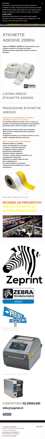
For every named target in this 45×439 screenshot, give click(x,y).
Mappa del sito (13, 426)
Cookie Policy (13, 435)
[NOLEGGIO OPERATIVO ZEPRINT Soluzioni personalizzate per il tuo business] (15, 316)
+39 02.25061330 (14, 432)
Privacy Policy (5, 435)
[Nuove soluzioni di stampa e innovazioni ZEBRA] (22, 353)
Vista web (39, 426)
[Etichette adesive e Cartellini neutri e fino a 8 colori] (20, 183)
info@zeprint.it (5, 432)
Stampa (6, 426)
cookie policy (7, 14)
